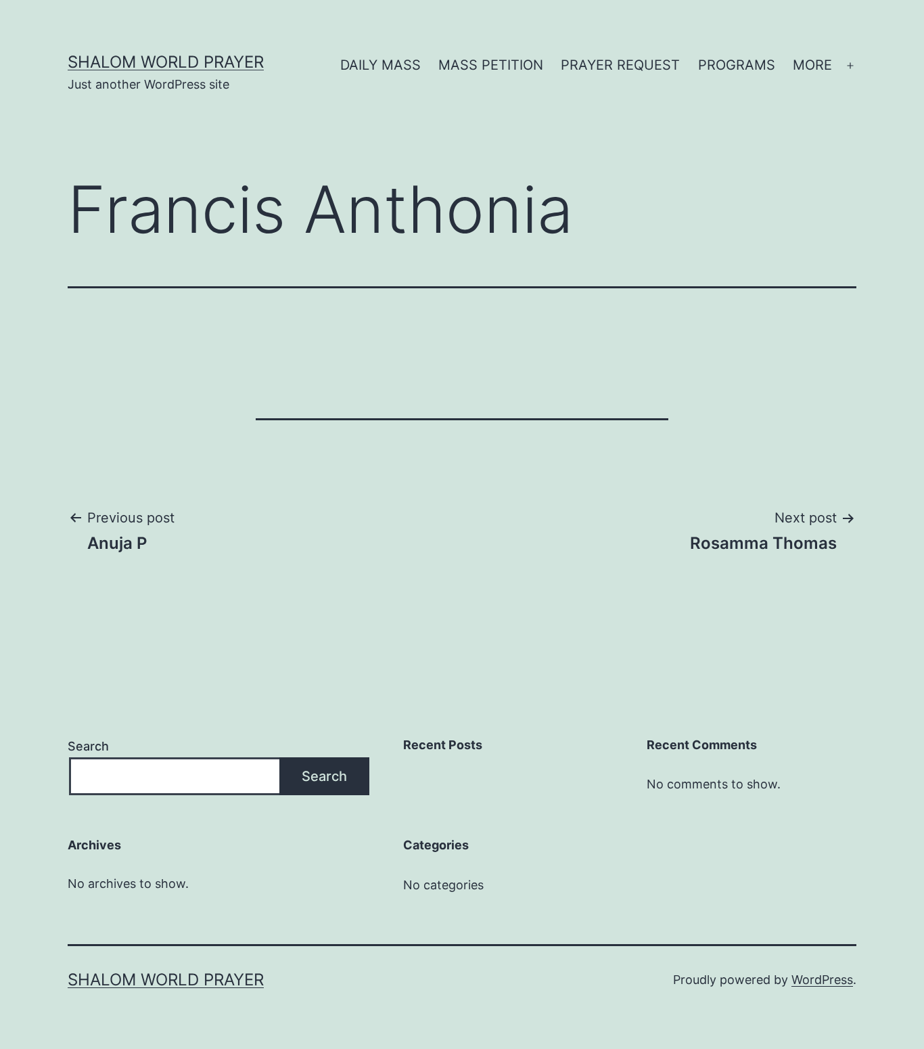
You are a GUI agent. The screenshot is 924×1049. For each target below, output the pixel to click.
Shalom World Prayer (166, 62)
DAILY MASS (380, 65)
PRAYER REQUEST (620, 65)
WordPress (822, 980)
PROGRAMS (736, 65)
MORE (812, 65)
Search (88, 746)
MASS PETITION (490, 65)
